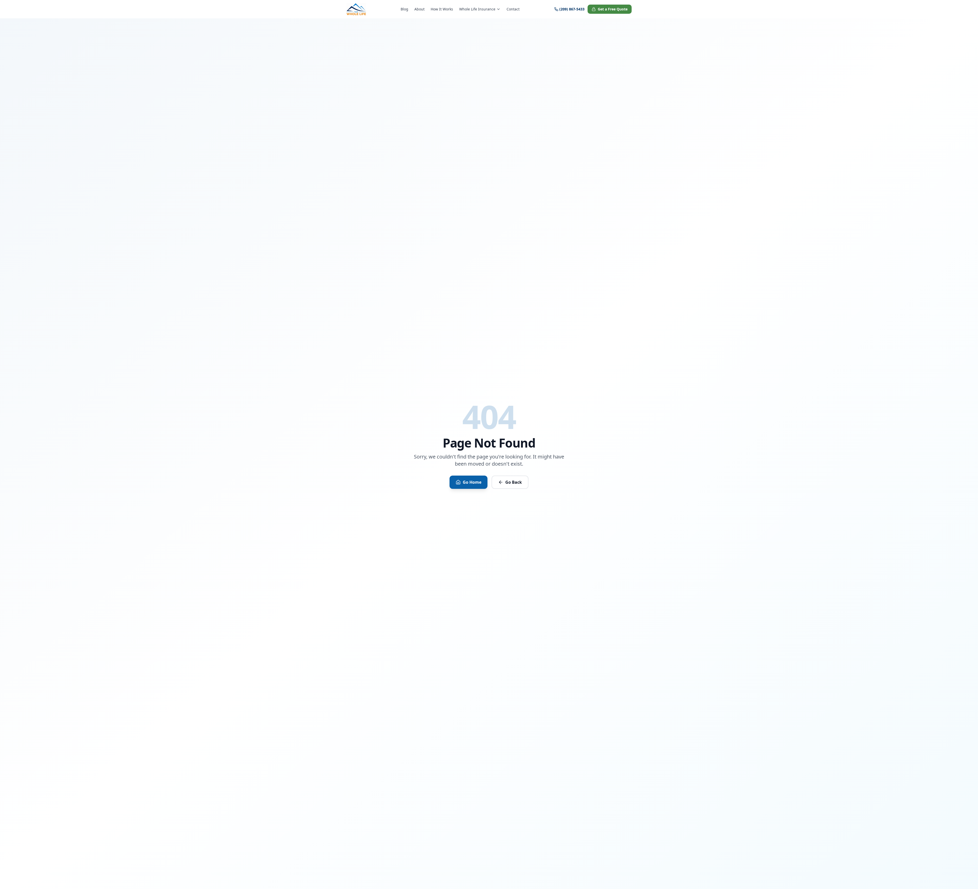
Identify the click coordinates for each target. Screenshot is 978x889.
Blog (404, 9)
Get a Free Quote (613, 9)
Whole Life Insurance (477, 9)
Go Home (472, 482)
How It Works (442, 9)
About (419, 9)
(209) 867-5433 (572, 9)
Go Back (513, 482)
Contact (513, 9)
